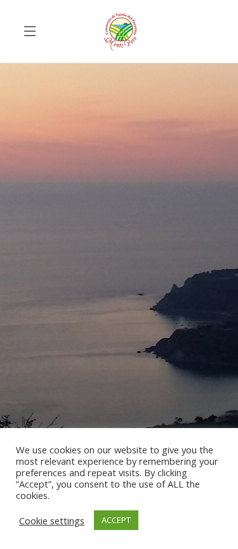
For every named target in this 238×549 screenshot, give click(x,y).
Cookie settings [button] (51, 520)
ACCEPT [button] (116, 520)
